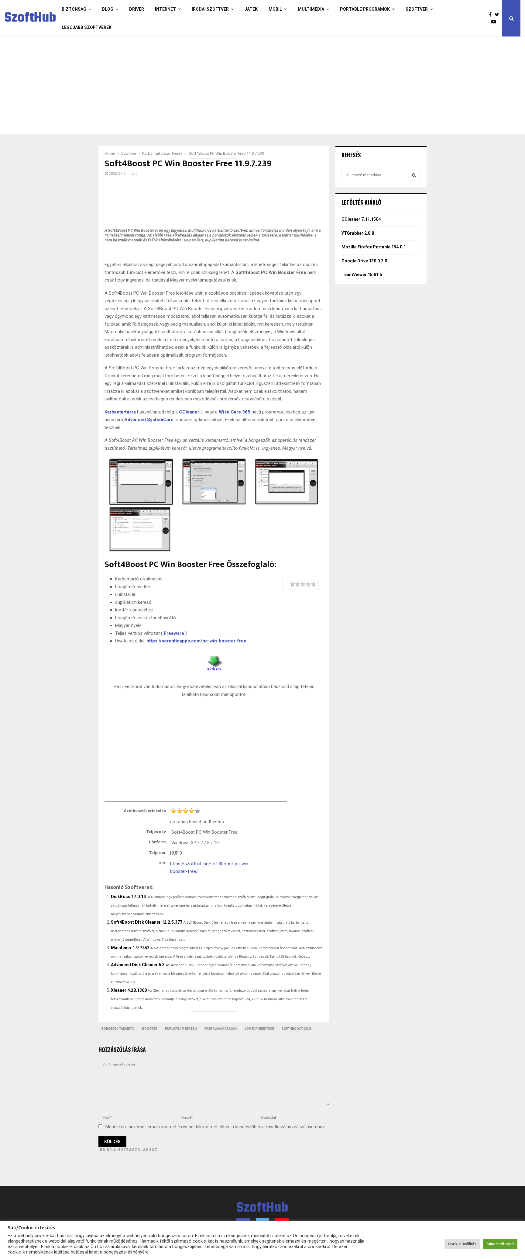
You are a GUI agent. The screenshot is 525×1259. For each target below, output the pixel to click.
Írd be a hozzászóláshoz (127, 1150)
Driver (136, 9)
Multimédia (311, 9)
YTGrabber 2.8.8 (357, 233)
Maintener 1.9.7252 (130, 947)
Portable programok (365, 9)
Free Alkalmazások (220, 1028)
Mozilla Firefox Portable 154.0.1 (373, 246)
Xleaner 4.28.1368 (129, 990)
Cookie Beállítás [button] (462, 1244)
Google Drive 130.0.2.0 (364, 260)
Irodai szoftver (210, 9)
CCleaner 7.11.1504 (361, 219)
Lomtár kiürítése (259, 1028)
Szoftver (417, 9)
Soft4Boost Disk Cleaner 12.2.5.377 (146, 922)
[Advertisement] (238, 85)
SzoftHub (30, 18)
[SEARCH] (413, 175)
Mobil (275, 9)
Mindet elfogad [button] (500, 1244)
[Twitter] (498, 14)
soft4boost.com (296, 1028)
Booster (149, 1028)
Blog (107, 9)
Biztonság (74, 9)
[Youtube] (495, 22)
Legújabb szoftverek (87, 27)
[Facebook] (492, 14)
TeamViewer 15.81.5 (361, 274)
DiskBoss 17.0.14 (128, 896)
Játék (251, 9)
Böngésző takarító (118, 1028)
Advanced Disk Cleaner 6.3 (138, 964)
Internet (165, 9)
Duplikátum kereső (181, 1028)
